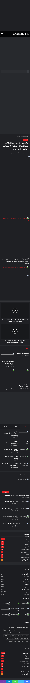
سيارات (16, 638)
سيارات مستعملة (23, 546)
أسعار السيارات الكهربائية (22, 627)
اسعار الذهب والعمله (12, 632)
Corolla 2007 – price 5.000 (10, 509)
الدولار (17, 635)
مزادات (26, 541)
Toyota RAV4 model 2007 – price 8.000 (10, 464)
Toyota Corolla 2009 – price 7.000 (11, 450)
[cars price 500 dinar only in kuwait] (22, 376)
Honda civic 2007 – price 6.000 (17, 495)
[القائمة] (2, 34)
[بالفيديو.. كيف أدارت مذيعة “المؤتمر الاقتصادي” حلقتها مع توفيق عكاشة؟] (23, 435)
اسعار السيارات (24, 635)
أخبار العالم (25, 560)
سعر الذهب (6, 635)
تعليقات (5, 426)
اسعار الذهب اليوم (8, 630)
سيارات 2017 (10, 638)
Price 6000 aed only (23, 353)
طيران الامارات (25, 644)
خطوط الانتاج (24, 557)
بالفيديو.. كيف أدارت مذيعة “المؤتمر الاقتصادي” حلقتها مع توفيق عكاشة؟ (11, 433)
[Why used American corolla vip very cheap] (7, 356)
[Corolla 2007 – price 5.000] (23, 459)
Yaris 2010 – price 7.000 (11, 501)
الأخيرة (15, 426)
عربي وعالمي (24, 552)
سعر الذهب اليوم (24, 638)
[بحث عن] (28, 34)
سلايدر (26, 544)
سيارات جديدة (17, 641)
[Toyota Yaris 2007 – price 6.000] (15, 604)
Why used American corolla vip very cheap (8, 363)
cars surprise (10, 388)
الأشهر (25, 426)
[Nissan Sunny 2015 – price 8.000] (24, 518)
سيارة (10, 641)
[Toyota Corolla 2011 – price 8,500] (23, 444)
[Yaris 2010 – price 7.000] (24, 504)
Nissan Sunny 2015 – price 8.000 (17, 71)
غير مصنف (19, 136)
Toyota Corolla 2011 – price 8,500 (11, 442)
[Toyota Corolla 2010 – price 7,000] (24, 526)
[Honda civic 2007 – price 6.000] (5, 604)
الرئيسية (25, 136)
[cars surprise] (7, 377)
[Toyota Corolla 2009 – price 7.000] (23, 451)
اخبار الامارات (12, 627)
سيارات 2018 (25, 641)
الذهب (12, 635)
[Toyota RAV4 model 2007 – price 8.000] (23, 466)
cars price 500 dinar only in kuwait (22, 385)
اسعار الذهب (16, 630)
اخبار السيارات (24, 549)
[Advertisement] (15, 15)
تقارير (26, 554)
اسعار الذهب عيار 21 (23, 632)
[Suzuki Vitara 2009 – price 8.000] (15, 615)
